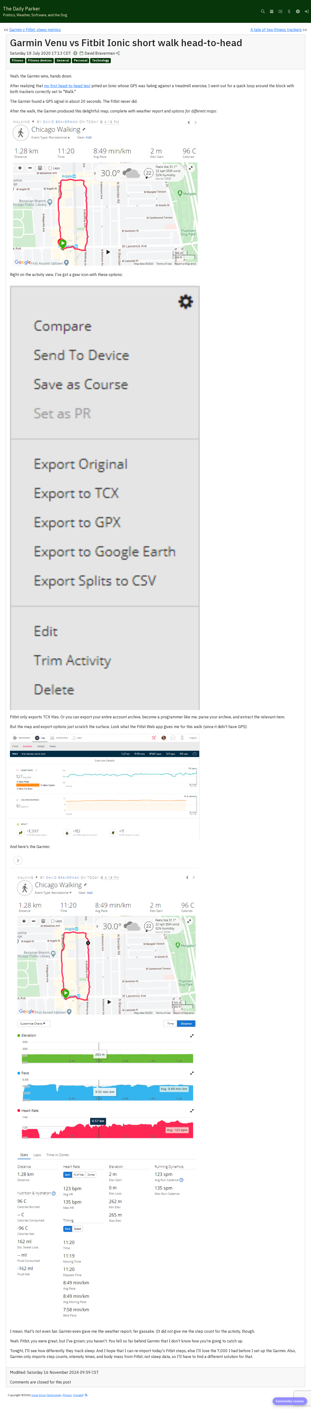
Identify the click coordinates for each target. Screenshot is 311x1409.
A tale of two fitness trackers (276, 29)
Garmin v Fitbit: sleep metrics (35, 29)
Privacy (67, 1395)
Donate (78, 1395)
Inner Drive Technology (46, 1395)
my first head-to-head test (67, 85)
